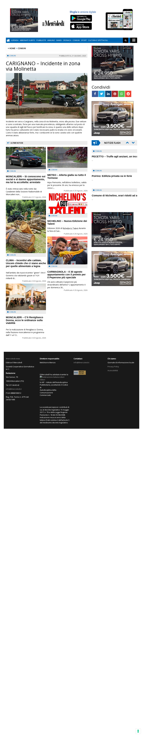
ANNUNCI (51, 40)
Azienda (14, 40)
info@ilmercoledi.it (14, 389)
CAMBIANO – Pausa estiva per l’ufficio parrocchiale (110, 197)
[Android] (81, 18)
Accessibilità (113, 370)
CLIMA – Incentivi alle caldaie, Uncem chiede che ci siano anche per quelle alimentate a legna (26, 263)
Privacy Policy (113, 366)
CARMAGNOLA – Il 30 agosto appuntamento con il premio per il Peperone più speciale (66, 274)
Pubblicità (41, 40)
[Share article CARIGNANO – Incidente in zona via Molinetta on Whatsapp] (121, 94)
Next (133, 142)
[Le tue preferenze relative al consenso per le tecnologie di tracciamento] (138, 731)
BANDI (59, 40)
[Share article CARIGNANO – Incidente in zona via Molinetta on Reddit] (128, 94)
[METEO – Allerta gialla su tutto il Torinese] (67, 157)
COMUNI (76, 40)
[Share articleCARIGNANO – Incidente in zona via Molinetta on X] (101, 94)
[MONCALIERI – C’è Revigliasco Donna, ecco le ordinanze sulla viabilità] (26, 297)
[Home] (8, 40)
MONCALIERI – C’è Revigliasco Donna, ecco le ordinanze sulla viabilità (24, 320)
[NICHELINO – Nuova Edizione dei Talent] (67, 203)
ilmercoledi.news (13, 358)
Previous (127, 142)
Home (12, 48)
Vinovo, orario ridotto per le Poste (112, 156)
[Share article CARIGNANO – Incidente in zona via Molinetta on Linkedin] (108, 94)
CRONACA (67, 40)
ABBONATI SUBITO (27, 40)
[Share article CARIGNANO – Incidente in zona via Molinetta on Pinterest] (115, 94)
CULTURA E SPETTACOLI (98, 40)
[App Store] (81, 26)
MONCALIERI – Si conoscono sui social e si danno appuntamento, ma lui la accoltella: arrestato (25, 179)
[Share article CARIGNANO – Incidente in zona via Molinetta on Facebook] (95, 94)
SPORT (84, 40)
